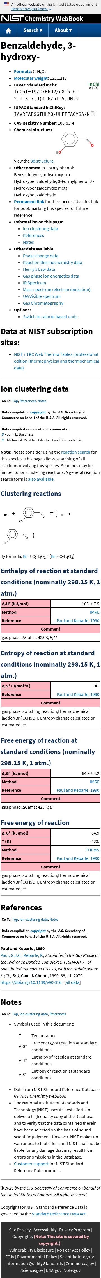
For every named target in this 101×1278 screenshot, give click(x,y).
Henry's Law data (39, 269)
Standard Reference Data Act (59, 1214)
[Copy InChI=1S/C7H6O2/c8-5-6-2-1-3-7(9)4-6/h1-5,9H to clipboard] (76, 99)
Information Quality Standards (34, 1263)
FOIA (9, 1256)
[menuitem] (8, 30)
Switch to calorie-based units (50, 316)
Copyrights (22, 1236)
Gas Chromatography (43, 303)
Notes (28, 242)
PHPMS (92, 850)
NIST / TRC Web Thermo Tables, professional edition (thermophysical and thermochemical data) (56, 360)
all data (72, 982)
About (61, 30)
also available (41, 479)
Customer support (31, 1163)
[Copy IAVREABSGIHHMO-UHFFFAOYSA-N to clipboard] (93, 115)
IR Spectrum (34, 282)
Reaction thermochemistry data (52, 262)
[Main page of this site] (8, 30)
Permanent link (29, 201)
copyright (38, 412)
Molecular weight (31, 78)
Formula (22, 71)
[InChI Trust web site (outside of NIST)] (94, 89)
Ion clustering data (40, 228)
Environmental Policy (37, 1256)
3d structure (42, 161)
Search (31, 30)
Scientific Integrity (77, 1256)
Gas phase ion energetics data (51, 276)
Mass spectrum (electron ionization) (57, 289)
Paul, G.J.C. (11, 955)
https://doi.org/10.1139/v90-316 (31, 982)
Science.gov (31, 1270)
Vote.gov (72, 1270)
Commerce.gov (80, 1263)
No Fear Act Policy (73, 1250)
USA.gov (53, 1270)
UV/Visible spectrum (42, 296)
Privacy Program (74, 1229)
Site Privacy (20, 1229)
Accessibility (44, 1229)
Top (15, 400)
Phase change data (40, 255)
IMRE (94, 612)
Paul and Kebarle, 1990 (78, 620)
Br (25, 556)
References (33, 235)
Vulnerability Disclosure (31, 1250)
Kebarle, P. (33, 955)
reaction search (75, 452)
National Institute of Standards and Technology (12, 18)
